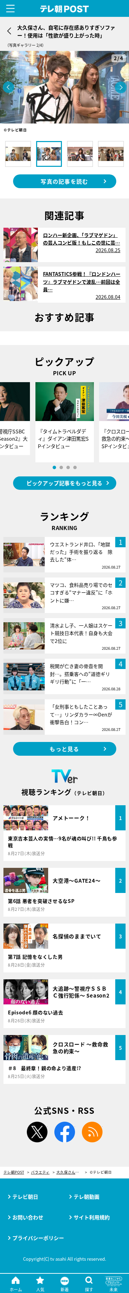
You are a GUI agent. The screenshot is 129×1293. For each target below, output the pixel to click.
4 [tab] (75, 467)
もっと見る (64, 749)
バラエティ (40, 1172)
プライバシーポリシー (38, 1237)
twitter (37, 1132)
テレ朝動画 (86, 1196)
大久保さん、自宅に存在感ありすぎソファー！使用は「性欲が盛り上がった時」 (71, 1172)
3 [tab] (68, 467)
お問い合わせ (27, 1217)
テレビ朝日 (25, 1196)
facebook (64, 1132)
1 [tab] (54, 467)
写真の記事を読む (64, 181)
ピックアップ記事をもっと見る (64, 483)
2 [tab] (61, 467)
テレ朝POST (64, 9)
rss (92, 1132)
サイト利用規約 (92, 1217)
